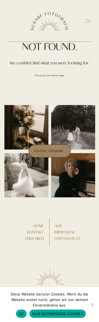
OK (21, 313)
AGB (58, 225)
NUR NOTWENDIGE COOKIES (57, 313)
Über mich (34, 238)
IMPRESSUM (64, 232)
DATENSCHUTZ (67, 238)
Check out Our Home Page (49, 76)
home (39, 225)
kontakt (35, 232)
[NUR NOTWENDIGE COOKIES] (92, 304)
